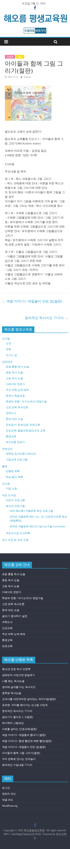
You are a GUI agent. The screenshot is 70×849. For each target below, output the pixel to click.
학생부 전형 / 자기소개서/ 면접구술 (26, 401)
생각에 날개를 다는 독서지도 (19, 687)
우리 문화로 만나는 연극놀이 (19, 759)
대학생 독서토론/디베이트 (21, 453)
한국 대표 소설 (14, 419)
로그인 (6, 787)
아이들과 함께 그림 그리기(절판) (21, 753)
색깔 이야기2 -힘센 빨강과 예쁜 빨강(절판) (27, 741)
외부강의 (7, 449)
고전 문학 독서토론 (17, 407)
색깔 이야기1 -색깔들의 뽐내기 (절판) (24, 735)
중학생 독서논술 (11, 693)
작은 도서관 (9, 495)
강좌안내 (7, 361)
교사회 (6, 483)
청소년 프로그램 (15, 506)
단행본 (10, 56)
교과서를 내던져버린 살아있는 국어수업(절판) (29, 699)
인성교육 (7, 628)
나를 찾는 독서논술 (13, 681)
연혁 (8, 349)
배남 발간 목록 (14, 477)
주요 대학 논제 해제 (17, 390)
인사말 (6, 338)
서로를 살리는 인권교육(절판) (19, 729)
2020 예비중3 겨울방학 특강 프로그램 (31, 511)
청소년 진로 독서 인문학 (16, 669)
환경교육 (11, 436)
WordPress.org (10, 805)
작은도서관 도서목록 (18, 533)
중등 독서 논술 (14, 372)
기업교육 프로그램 (16, 459)
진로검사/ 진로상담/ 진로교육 (23, 424)
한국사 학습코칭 (15, 395)
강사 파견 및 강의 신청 (15, 540)
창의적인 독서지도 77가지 (46, 318)
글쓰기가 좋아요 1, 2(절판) (17, 717)
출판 (20, 56)
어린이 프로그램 (15, 500)
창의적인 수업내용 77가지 (17, 765)
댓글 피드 (7, 799)
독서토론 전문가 (15, 442)
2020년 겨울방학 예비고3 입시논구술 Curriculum (37, 526)
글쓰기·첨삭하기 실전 (14, 616)
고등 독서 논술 (14, 378)
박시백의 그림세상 (13, 723)
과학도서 (11, 413)
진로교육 (7, 646)
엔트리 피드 (9, 793)
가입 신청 (11, 488)
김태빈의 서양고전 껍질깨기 (18, 675)
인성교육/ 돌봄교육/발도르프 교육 (25, 430)
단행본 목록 (13, 471)
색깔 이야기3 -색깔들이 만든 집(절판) (32, 301)
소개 (8, 343)
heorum (27, 77)
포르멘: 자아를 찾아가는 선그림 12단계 (25, 705)
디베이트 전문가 (15, 384)
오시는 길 (11, 355)
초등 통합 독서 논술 (17, 366)
